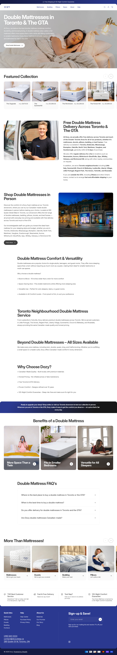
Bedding (6, 625)
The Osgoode (11, 104)
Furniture (7, 628)
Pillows (6, 619)
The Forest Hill (95, 104)
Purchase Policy (25, 619)
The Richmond (67, 104)
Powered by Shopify (20, 652)
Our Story (40, 622)
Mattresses (7, 617)
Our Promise (41, 619)
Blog (38, 625)
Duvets (6, 622)
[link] (11, 242)
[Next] (111, 76)
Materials (40, 617)
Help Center (24, 617)
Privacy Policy (25, 622)
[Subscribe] (100, 619)
